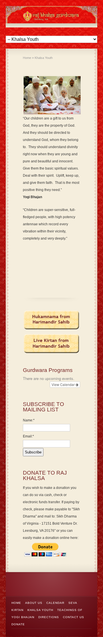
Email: (28, 436)
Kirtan (17, 610)
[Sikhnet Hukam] (51, 320)
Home (16, 602)
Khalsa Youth (40, 610)
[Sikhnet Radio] (51, 343)
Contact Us (73, 617)
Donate (18, 624)
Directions (48, 617)
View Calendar (64, 384)
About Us (33, 602)
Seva (72, 602)
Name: (29, 420)
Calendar (55, 602)
